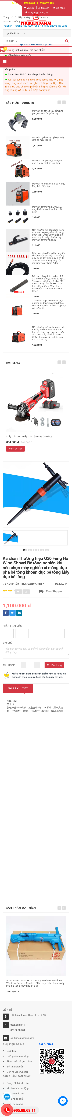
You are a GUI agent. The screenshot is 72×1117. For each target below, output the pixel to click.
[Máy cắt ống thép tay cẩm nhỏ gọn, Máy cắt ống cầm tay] (18, 121)
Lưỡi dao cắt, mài (15, 1093)
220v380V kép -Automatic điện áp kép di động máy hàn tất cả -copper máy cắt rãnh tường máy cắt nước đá (49, 304)
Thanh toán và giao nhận (19, 1061)
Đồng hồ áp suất (15, 1098)
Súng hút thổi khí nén (17, 1083)
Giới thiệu (11, 1050)
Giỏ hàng (60, 7)
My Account (14, 7)
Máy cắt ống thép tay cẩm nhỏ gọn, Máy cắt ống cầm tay (47, 112)
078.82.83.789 (17, 1030)
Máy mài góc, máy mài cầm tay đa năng (29, 436)
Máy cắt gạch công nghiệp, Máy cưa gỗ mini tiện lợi (48, 138)
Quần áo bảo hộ (15, 1104)
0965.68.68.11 (17, 1024)
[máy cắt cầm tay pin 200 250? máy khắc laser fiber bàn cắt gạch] (18, 217)
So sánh (45, 7)
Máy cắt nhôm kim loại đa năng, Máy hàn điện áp (48, 185)
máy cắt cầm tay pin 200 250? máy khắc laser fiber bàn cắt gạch (47, 209)
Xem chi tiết (15, 448)
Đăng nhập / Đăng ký (38, 12)
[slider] (9, 590)
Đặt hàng (56, 665)
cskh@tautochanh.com (22, 1037)
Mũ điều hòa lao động (17, 1088)
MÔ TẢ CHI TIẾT (18, 688)
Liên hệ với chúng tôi (17, 1071)
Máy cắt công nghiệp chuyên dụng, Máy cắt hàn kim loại (47, 161)
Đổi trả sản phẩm (15, 1066)
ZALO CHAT (46, 1044)
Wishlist (30, 7)
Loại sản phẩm (13, 33)
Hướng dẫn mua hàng (17, 1056)
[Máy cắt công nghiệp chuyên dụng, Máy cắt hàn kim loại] (18, 170)
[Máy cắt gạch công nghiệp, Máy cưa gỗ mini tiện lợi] (18, 147)
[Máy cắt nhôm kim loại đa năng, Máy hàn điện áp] (18, 194)
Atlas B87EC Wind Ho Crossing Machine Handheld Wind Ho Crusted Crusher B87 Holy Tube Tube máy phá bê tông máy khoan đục (35, 983)
